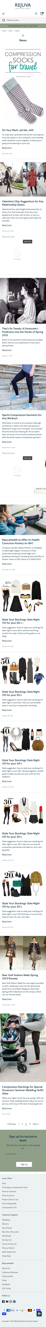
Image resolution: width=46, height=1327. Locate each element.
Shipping (6, 1220)
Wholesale (6, 1236)
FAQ (4, 1183)
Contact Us (7, 1240)
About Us (6, 1268)
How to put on (8, 1195)
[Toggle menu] (3, 13)
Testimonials (7, 1276)
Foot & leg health (9, 1203)
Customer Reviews (10, 1272)
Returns (5, 1224)
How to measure (9, 1191)
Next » (36, 1124)
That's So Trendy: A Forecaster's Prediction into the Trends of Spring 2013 (22, 332)
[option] (16, 255)
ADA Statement (9, 1252)
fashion (17, 31)
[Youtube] (7, 1301)
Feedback (6, 1284)
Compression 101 (9, 1207)
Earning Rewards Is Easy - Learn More (23, 26)
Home (4, 31)
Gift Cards (6, 1288)
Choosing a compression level (14, 1187)
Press (4, 1280)
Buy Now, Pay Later (10, 1232)
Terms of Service (9, 1244)
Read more (7, 148)
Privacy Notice (8, 1248)
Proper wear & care (10, 1199)
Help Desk (6, 1256)
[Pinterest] (14, 1301)
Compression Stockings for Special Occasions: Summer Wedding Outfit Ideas (23, 1090)
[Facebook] (3, 1301)
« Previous (11, 1124)
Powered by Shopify (31, 1321)
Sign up (24, 1164)
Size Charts (7, 1228)
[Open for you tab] (39, 1313)
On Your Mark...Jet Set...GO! (18, 130)
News (11, 31)
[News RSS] (23, 35)
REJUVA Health (19, 1321)
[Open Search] (3, 20)
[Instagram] (10, 1301)
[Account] (36, 13)
